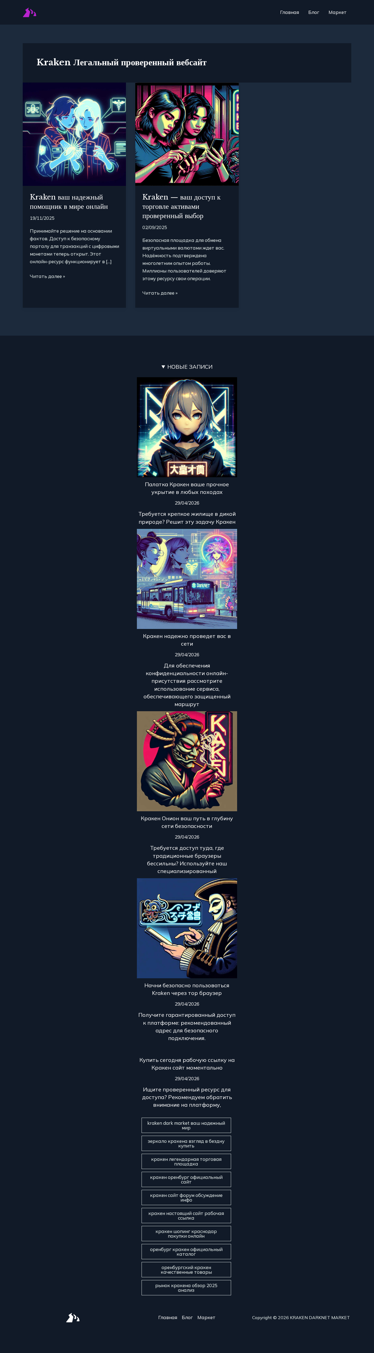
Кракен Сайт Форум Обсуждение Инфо (186, 1197)
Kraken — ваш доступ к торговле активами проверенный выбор (181, 206)
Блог (313, 12)
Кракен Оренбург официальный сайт (186, 1179)
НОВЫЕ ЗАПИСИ (189, 366)
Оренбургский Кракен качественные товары (186, 1269)
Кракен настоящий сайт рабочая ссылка (186, 1215)
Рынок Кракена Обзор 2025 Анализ (186, 1287)
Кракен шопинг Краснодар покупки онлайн (186, 1233)
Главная (289, 12)
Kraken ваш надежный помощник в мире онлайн (69, 202)
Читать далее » (47, 276)
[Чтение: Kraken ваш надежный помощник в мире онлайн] (74, 133)
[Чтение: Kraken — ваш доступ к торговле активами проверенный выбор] (186, 133)
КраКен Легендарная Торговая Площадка (186, 1161)
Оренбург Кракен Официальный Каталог (186, 1251)
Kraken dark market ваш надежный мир (186, 1125)
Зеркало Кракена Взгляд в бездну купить (186, 1143)
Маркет (338, 12)
